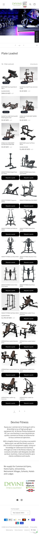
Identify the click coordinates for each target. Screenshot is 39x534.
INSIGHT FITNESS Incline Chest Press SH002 (9, 285)
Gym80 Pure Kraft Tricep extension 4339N (29, 87)
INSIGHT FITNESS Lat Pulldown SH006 (9, 229)
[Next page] (25, 411)
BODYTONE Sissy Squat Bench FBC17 (9, 87)
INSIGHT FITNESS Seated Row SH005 (27, 229)
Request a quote (10, 178)
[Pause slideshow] (37, 45)
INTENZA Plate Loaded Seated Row (27, 341)
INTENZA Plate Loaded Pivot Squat (27, 370)
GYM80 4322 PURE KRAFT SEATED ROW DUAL (28, 116)
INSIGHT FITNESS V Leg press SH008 (8, 201)
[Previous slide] (15, 45)
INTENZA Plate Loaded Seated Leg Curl (10, 370)
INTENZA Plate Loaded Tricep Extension (27, 313)
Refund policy (9, 530)
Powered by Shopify (23, 527)
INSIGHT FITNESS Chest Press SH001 (27, 285)
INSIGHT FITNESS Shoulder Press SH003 (28, 257)
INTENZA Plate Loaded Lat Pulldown (26, 398)
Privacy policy (33, 527)
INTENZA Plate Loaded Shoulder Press (9, 341)
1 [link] (14, 411)
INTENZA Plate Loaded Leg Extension (8, 398)
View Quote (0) (37, 37)
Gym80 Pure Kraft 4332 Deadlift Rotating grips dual (9, 116)
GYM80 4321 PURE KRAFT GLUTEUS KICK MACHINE (7, 143)
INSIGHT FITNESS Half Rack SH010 (10, 313)
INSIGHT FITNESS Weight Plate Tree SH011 (9, 172)
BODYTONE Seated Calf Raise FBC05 (27, 143)
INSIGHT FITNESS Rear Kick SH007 (28, 200)
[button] (4, 4)
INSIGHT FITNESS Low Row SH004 (10, 256)
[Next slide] (24, 45)
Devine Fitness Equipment (12, 527)
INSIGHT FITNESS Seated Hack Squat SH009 (27, 172)
